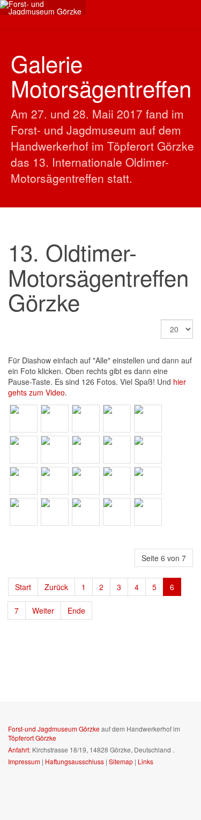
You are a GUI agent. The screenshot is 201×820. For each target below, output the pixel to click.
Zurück (56, 587)
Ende (76, 610)
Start (23, 587)
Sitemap (121, 761)
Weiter (43, 610)
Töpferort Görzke (32, 737)
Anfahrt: (19, 749)
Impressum (24, 761)
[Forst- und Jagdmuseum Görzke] (43, 7)
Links (145, 761)
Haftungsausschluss (74, 761)
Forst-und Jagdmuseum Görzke (54, 728)
